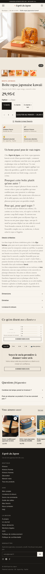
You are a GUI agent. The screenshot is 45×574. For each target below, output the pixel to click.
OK (40, 554)
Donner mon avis (22, 339)
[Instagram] (3, 559)
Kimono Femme (7, 469)
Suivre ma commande (9, 497)
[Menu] (3, 5)
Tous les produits (8, 482)
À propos (5, 519)
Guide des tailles (8, 500)
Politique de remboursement (12, 534)
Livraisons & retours (9, 494)
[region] (22, 430)
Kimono (5, 466)
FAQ (3, 509)
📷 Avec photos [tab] (35, 346)
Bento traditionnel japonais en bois (8, 440)
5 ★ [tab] (13, 346)
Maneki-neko (7, 478)
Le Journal (6, 522)
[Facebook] (9, 559)
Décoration (6, 476)
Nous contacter (7, 506)
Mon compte (6, 491)
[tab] (4, 73)
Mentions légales (8, 528)
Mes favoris (6, 503)
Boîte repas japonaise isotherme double (27, 440)
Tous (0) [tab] (5, 346)
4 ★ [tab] (19, 346)
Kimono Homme (8, 472)
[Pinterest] (6, 559)
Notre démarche (8, 525)
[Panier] (42, 6)
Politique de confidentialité (11, 537)
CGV (3, 531)
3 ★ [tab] (26, 346)
